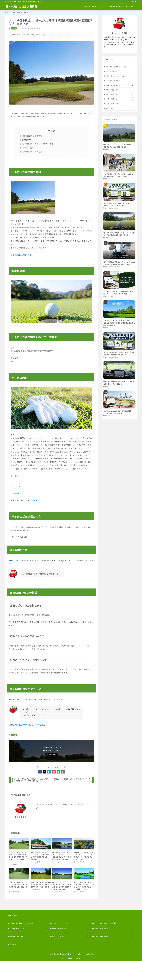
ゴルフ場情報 (21, 817)
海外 (109, 108)
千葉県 (14, 28)
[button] (40, 771)
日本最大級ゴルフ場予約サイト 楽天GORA (27, 724)
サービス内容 (27, 147)
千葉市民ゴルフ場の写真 (31, 151)
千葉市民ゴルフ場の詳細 (21, 254)
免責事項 (64, 954)
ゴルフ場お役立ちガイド (116, 67)
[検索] (135, 1)
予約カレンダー (17, 486)
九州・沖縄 (112, 103)
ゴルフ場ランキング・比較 (116, 76)
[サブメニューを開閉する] (132, 80)
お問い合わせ (90, 954)
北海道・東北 (113, 80)
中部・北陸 (112, 90)
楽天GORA (13, 560)
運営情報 (56, 954)
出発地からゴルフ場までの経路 (24, 500)
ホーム (49, 954)
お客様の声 (26, 139)
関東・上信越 (113, 85)
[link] (36, 808)
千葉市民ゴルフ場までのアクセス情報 (37, 143)
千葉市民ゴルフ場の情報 (31, 135)
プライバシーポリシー (77, 954)
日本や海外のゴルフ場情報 (21, 6)
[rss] (132, 1)
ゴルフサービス (113, 71)
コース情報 (15, 493)
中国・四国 (112, 99)
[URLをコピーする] (63, 771)
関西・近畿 (112, 94)
